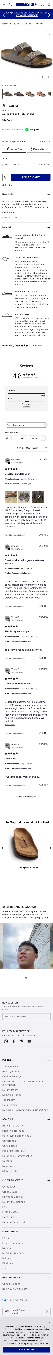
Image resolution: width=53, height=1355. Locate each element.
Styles (16, 24)
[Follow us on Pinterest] (21, 1041)
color (23, 438)
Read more (8, 212)
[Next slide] (48, 77)
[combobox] (32, 447)
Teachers (7, 1268)
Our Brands (9, 1141)
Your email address (15, 1017)
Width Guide (44, 141)
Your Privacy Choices (17, 1300)
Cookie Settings (11, 1076)
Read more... (10, 724)
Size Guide (45, 165)
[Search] (10, 4)
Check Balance (11, 1284)
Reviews (7, 1166)
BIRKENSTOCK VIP (14, 1125)
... (43, 438)
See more (27, 407)
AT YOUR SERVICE (27, 15)
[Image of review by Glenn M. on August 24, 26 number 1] (11, 497)
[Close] (49, 1322)
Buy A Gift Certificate (14, 1289)
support (34, 438)
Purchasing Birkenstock (16, 1136)
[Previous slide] (42, 77)
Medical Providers (13, 1253)
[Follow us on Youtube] (29, 1041)
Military (6, 1258)
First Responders (12, 1243)
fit (15, 438)
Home (5, 24)
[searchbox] (24, 425)
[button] (4, 15)
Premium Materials (13, 1151)
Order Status (9, 1192)
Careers (7, 1161)
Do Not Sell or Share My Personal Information (22, 1083)
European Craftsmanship (17, 1156)
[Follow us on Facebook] (13, 1041)
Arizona (27, 24)
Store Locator (10, 1171)
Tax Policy (8, 1100)
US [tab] (6, 165)
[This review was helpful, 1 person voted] (40, 733)
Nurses (6, 1248)
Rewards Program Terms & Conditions (25, 1110)
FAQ (5, 1207)
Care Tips (8, 1217)
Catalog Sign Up (12, 1222)
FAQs (5, 1238)
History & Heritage (13, 1131)
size (8, 438)
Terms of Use (10, 1066)
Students (7, 1263)
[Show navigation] (4, 4)
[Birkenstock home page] (26, 4)
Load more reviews (26, 796)
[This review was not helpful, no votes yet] (45, 534)
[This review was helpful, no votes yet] (40, 534)
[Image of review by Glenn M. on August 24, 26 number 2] (24, 497)
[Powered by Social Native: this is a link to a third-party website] (26, 977)
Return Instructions (13, 1202)
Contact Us (9, 1186)
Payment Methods (13, 1197)
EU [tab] (14, 165)
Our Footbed (9, 1146)
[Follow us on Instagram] (6, 1041)
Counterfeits (9, 1105)
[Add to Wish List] (5, 177)
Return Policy (10, 1090)
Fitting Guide (10, 1212)
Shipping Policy (11, 1095)
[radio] (7, 94)
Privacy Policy (11, 1071)
